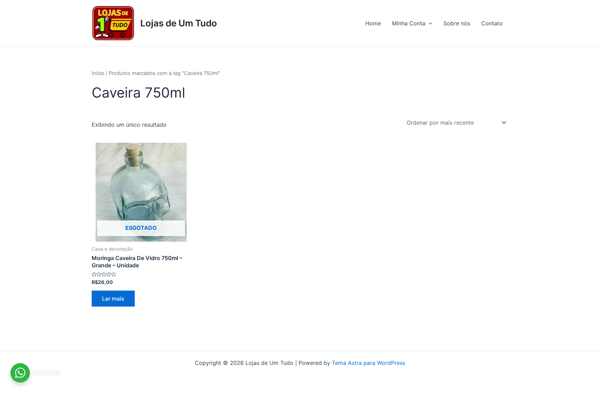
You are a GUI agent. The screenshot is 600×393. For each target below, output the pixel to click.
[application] (428, 23)
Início (98, 73)
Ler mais (113, 298)
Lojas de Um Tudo (178, 23)
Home (373, 23)
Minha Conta (408, 23)
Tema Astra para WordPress (368, 362)
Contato (492, 23)
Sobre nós (456, 23)
